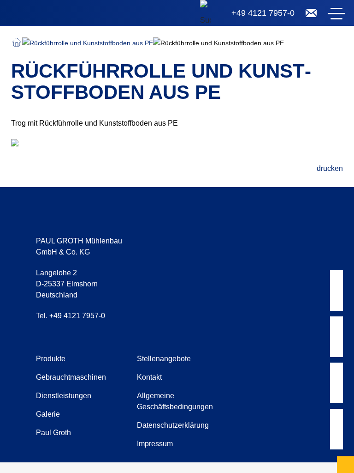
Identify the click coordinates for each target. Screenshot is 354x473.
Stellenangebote (164, 359)
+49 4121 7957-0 (263, 13)
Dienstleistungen (63, 396)
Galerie (48, 414)
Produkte (50, 359)
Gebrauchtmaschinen (71, 377)
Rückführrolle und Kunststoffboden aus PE (91, 43)
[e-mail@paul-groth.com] (311, 13)
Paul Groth (53, 433)
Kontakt (149, 377)
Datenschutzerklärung (173, 425)
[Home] (64, 15)
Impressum (155, 444)
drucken (330, 168)
